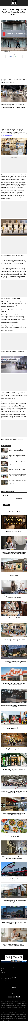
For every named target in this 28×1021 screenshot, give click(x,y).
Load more (13, 486)
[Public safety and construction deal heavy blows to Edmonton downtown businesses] (4, 482)
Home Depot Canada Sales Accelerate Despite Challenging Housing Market (14, 684)
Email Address (6, 500)
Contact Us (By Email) (6, 978)
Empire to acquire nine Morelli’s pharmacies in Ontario (14, 879)
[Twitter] (19, 997)
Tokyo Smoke (12, 81)
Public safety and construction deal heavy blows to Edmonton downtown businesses (14, 857)
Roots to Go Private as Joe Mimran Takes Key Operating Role (14, 770)
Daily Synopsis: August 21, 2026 (14, 531)
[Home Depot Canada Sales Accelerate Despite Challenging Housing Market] (14, 674)
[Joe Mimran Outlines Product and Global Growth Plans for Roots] (14, 565)
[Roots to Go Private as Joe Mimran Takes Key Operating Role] (14, 760)
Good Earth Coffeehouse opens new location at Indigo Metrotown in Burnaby (14, 640)
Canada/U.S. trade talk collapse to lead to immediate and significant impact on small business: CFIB (14, 552)
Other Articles (4, 972)
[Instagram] (14, 997)
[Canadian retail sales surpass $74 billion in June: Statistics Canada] (4, 463)
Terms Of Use (4, 981)
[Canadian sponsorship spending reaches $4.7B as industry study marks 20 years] (4, 476)
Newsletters (4, 970)
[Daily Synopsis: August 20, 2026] (14, 740)
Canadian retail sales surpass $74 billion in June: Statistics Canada (14, 618)
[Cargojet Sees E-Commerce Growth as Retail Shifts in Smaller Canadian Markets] (14, 782)
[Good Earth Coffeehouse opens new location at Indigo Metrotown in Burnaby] (4, 469)
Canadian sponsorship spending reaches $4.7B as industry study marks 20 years (14, 727)
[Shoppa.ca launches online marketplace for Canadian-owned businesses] (4, 457)
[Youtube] (17, 997)
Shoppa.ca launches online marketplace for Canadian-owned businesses (14, 596)
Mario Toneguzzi (13, 439)
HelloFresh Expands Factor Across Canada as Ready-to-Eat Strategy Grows (14, 835)
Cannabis (7, 439)
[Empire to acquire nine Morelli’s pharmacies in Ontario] (14, 869)
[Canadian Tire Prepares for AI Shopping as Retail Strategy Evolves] (14, 891)
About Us (3, 968)
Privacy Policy (4, 983)
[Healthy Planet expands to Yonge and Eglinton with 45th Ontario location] (14, 913)
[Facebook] (11, 997)
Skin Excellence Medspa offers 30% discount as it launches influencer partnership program (14, 944)
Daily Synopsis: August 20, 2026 (14, 749)
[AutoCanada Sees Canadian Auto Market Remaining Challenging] (14, 696)
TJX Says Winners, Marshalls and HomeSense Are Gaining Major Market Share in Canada (14, 662)
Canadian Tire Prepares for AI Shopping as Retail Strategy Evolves (14, 901)
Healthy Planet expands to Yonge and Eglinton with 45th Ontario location (14, 923)
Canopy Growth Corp (7, 135)
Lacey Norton (4, 134)
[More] (21, 56)
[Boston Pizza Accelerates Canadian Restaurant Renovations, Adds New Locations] (14, 804)
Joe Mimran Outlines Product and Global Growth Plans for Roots (14, 574)
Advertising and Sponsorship (7, 989)
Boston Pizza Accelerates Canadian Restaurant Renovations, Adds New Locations (14, 813)
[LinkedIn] (9, 997)
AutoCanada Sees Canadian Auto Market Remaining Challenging (14, 705)
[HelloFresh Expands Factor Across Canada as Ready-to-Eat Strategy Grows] (14, 826)
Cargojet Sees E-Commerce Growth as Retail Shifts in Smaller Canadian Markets (14, 791)
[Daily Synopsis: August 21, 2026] (14, 522)
